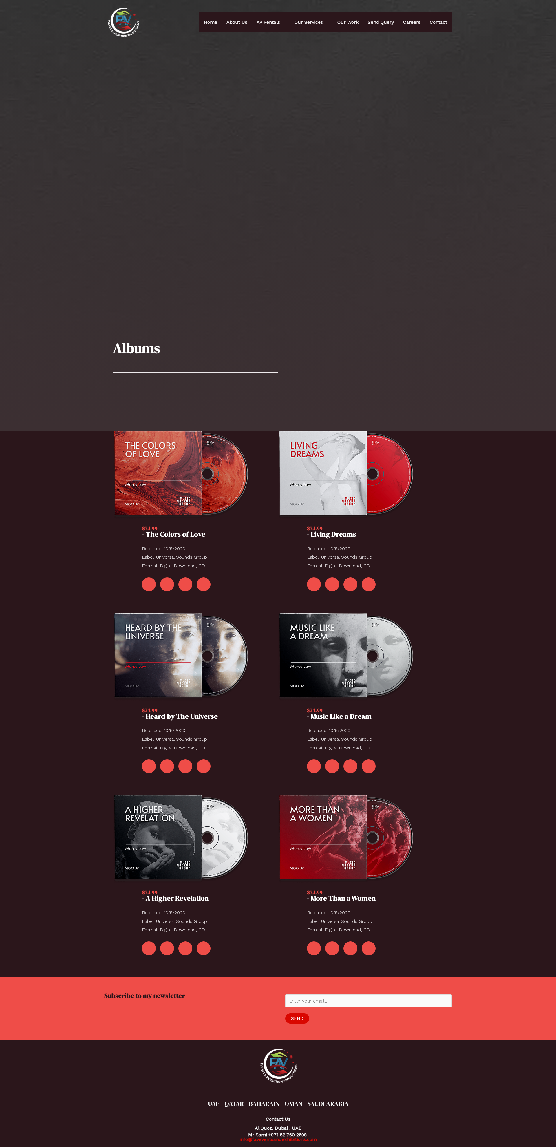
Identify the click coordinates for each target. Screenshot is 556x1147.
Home (210, 22)
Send (297, 1018)
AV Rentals (268, 22)
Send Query (381, 22)
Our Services (309, 22)
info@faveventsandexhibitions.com (278, 1139)
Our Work (348, 22)
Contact (438, 22)
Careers (411, 22)
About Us (236, 22)
